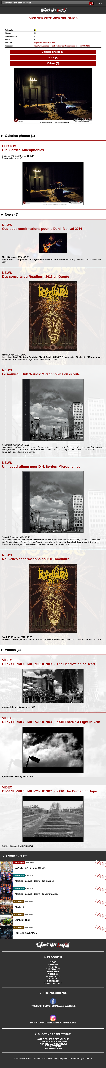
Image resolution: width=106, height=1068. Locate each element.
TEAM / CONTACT (53, 983)
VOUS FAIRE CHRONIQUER (53, 1041)
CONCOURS (53, 981)
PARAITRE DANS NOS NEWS (53, 1044)
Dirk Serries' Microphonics (53, 18)
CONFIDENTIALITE (53, 1048)
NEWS (53, 962)
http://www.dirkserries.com (44, 43)
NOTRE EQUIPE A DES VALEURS (53, 1039)
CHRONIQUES (53, 969)
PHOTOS (53, 967)
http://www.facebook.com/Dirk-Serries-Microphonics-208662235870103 (62, 46)
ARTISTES (53, 964)
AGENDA (53, 979)
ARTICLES (53, 974)
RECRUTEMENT (53, 1046)
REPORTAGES (53, 976)
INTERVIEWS (53, 971)
